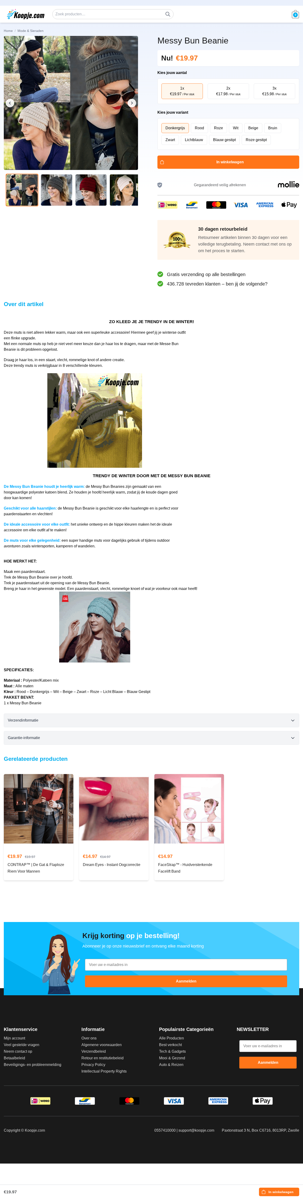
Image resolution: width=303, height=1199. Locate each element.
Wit (235, 128)
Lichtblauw (194, 140)
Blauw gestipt (224, 140)
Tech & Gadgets (172, 1051)
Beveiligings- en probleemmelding (32, 1065)
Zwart (170, 140)
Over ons (89, 1038)
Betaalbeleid (14, 1058)
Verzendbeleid (93, 1051)
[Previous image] (10, 103)
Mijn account (14, 1038)
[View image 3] (91, 190)
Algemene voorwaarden (101, 1045)
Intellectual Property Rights (104, 1071)
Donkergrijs (175, 128)
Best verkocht (170, 1045)
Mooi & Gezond (172, 1058)
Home (8, 31)
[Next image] (132, 103)
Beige (253, 128)
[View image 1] (22, 190)
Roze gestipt (256, 140)
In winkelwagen (230, 162)
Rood (199, 128)
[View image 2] (56, 190)
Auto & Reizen (171, 1065)
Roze (218, 128)
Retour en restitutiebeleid (102, 1058)
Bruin (272, 128)
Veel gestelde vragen (21, 1045)
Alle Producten (171, 1038)
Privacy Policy (93, 1065)
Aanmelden (186, 981)
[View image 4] (125, 190)
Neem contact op (18, 1051)
